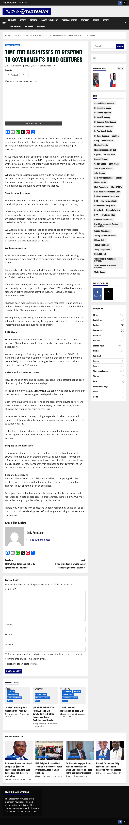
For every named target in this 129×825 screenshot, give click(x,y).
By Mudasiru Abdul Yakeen (105, 121)
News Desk (98, 210)
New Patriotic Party (109, 200)
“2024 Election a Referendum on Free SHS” (72, 709)
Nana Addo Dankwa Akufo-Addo (107, 191)
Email (8, 634)
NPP (96, 214)
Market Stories (100, 182)
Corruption (67, 691)
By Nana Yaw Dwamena (103, 126)
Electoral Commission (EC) (105, 149)
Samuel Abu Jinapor (102, 230)
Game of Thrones (101, 159)
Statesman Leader (69, 20)
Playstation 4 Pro (108, 214)
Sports (23, 20)
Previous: (20, 564)
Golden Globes (100, 163)
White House (99, 271)
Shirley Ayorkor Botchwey (105, 235)
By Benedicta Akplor (102, 107)
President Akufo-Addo (103, 219)
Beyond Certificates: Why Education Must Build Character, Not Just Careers (102, 80)
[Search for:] (104, 46)
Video (10, 701)
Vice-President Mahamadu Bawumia (105, 259)
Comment (10, 588)
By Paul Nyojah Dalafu (103, 131)
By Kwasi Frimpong (102, 117)
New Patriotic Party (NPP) (104, 205)
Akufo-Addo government (104, 103)
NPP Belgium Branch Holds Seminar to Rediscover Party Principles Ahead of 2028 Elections (48, 768)
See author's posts (40, 539)
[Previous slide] (119, 68)
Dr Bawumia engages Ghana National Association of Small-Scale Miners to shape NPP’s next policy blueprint (79, 768)
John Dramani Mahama (103, 168)
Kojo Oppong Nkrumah (103, 177)
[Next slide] (122, 68)
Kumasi (119, 177)
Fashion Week (109, 154)
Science (96, 360)
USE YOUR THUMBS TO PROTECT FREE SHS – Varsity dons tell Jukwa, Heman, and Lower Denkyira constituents (43, 714)
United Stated (100, 254)
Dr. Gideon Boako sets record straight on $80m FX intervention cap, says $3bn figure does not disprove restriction (18, 770)
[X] (124, 3)
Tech (95, 381)
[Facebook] (120, 3)
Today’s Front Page (49, 20)
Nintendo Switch (113, 210)
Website (9, 644)
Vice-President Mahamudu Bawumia (105, 266)
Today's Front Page (100, 386)
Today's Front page (101, 244)
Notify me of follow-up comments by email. (25, 658)
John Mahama (99, 172)
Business (12, 20)
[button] (4, 23)
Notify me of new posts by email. (22, 663)
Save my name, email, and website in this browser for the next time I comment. (45, 654)
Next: (70, 564)
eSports (97, 154)
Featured (85, 20)
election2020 (107, 140)
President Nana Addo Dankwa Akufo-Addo (106, 225)
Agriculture (15, 26)
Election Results (101, 145)
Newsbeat (41, 26)
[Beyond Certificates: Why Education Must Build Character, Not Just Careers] (110, 750)
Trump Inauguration (102, 249)
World (95, 396)
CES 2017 (115, 135)
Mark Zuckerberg (101, 186)
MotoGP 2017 (116, 186)
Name (8, 624)
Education (97, 335)
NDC (96, 200)
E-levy (96, 140)
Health (96, 350)
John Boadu (114, 163)
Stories (33, 20)
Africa (96, 20)
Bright (9, 779)
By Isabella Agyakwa (102, 112)
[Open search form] (125, 23)
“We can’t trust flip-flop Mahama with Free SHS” (16, 709)
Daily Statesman (14, 66)
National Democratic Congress (106, 196)
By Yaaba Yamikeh (101, 135)
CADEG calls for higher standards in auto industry (119, 80)
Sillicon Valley (99, 240)
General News (13, 694)
